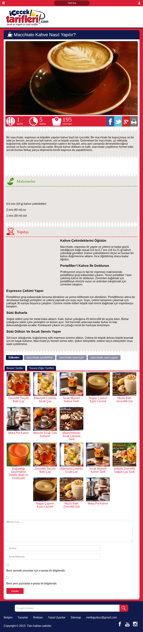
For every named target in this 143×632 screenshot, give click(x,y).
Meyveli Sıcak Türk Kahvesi (45, 434)
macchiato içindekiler (40, 357)
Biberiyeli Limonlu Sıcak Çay (45, 400)
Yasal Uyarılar (56, 617)
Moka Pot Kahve (18, 432)
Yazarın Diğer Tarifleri (41, 368)
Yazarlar (23, 617)
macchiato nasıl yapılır (104, 357)
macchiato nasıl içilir (71, 357)
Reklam (38, 617)
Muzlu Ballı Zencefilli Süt (124, 400)
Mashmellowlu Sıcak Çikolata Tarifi (71, 436)
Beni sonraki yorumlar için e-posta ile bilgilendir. (35, 570)
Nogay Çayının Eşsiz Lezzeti (98, 400)
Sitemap (76, 617)
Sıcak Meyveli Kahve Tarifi (71, 400)
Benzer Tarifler (15, 368)
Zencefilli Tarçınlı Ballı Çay (18, 400)
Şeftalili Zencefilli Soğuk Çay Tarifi (124, 470)
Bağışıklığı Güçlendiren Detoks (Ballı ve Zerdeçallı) (18, 473)
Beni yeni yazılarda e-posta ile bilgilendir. (31, 583)
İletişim (8, 617)
